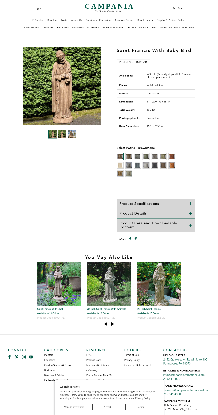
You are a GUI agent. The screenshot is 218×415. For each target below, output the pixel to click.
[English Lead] (154, 156)
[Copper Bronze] (146, 156)
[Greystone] (128, 165)
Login (37, 8)
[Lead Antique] (137, 165)
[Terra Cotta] (171, 165)
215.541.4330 (172, 394)
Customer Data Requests (138, 365)
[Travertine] (120, 173)
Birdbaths (93, 27)
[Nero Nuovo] (154, 165)
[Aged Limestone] (128, 156)
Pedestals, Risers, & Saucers (177, 27)
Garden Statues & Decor (57, 365)
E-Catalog (38, 20)
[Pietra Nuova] (163, 165)
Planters (48, 27)
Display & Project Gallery (171, 20)
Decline (140, 407)
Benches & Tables (112, 27)
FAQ (88, 355)
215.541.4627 (172, 379)
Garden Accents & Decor (142, 27)
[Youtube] (31, 358)
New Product (32, 27)
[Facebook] (9, 358)
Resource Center (124, 20)
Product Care (93, 360)
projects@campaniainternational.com (186, 390)
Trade (64, 20)
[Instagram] (24, 358)
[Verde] (128, 173)
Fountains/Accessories (70, 27)
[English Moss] (163, 156)
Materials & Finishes (97, 365)
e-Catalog (91, 370)
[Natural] (146, 165)
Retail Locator (145, 20)
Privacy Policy (142, 398)
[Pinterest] (16, 358)
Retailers (52, 20)
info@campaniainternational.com (184, 375)
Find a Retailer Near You (99, 375)
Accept (107, 407)
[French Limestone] (120, 165)
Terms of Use (131, 355)
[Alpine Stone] (137, 156)
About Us (76, 20)
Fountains (49, 360)
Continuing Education (98, 20)
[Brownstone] (120, 156)
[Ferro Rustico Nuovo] (171, 156)
